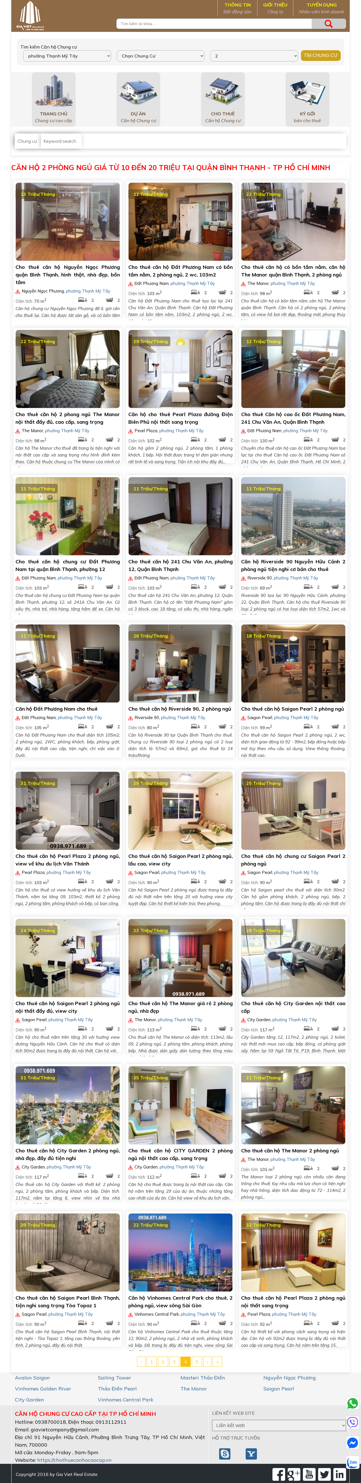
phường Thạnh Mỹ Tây (88, 291)
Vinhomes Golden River (43, 1388)
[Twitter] (324, 1474)
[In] (339, 1474)
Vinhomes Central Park (125, 1399)
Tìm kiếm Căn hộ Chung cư (48, 47)
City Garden (29, 1399)
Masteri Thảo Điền (202, 1377)
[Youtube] (309, 1474)
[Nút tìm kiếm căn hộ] (329, 24)
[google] (294, 1474)
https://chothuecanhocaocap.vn (74, 1460)
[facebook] (278, 1474)
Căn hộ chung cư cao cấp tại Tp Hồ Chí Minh (85, 1413)
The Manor (193, 1388)
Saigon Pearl (278, 1388)
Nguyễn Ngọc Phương (289, 1377)
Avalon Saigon (32, 1377)
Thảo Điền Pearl (117, 1388)
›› (217, 1362)
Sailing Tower (114, 1377)
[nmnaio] (225, 1453)
